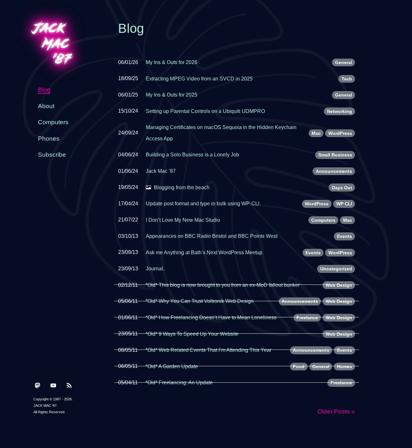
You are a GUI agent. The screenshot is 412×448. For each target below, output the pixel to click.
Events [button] (344, 236)
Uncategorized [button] (336, 268)
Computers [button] (323, 220)
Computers (53, 122)
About (46, 106)
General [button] (343, 62)
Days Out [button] (342, 187)
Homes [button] (344, 366)
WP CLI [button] (344, 203)
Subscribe (52, 154)
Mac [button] (316, 133)
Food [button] (298, 366)
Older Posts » (336, 411)
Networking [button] (339, 111)
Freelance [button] (307, 317)
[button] (37, 384)
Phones (49, 138)
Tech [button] (347, 78)
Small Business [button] (335, 154)
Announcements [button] (334, 171)
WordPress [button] (340, 133)
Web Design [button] (339, 285)
